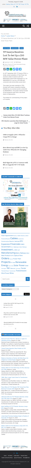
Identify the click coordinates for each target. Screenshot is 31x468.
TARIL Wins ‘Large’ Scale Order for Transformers (14, 377)
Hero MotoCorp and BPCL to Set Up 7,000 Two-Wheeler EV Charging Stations (15, 150)
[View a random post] (28, 26)
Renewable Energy (21, 64)
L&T (19, 250)
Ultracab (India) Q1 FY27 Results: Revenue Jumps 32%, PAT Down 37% (15, 323)
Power (21, 48)
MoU (28, 253)
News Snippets (14, 48)
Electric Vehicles (14, 241)
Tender (23, 268)
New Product (5, 255)
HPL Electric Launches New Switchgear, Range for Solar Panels (14, 122)
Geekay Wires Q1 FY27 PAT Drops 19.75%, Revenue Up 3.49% (14, 304)
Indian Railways (23, 247)
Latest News (6, 48)
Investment (7, 249)
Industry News (24, 455)
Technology (18, 268)
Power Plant (17, 259)
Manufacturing (8, 253)
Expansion (5, 244)
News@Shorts (26, 457)
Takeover (12, 268)
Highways (16, 247)
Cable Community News (7, 457)
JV (13, 250)
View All (27, 294)
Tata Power (11, 65)
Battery (15, 235)
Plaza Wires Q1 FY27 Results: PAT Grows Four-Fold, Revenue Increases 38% (15, 313)
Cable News (16, 455)
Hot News (10, 455)
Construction (5, 241)
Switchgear (3, 268)
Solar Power (6, 65)
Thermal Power (5, 271)
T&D (8, 268)
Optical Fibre (18, 255)
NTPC (12, 255)
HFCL (12, 247)
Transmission (21, 271)
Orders (5, 64)
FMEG (22, 244)
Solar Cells (11, 265)
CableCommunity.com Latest (12, 334)
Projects (10, 64)
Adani (3, 235)
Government (6, 247)
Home (5, 455)
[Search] (28, 279)
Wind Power (5, 273)
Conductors (21, 238)
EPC (21, 241)
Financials (15, 244)
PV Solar (14, 64)
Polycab (11, 258)
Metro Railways (21, 253)
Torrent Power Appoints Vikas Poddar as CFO (13, 348)
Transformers (12, 271)
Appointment (9, 235)
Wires (12, 273)
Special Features (18, 457)
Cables (14, 238)
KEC (16, 250)
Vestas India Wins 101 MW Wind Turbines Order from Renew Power (16, 116)
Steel (26, 265)
